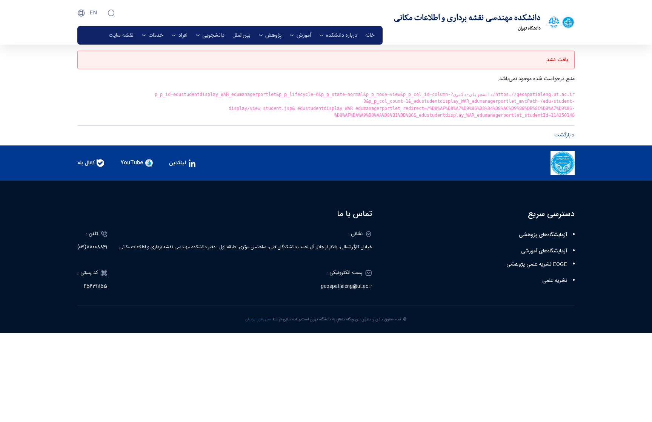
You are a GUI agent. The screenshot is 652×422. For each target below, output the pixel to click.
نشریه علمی (554, 280)
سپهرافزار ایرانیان (258, 319)
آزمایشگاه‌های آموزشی (544, 251)
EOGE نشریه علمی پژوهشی (536, 264)
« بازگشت (564, 135)
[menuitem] (370, 35)
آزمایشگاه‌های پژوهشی (543, 235)
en (93, 12)
